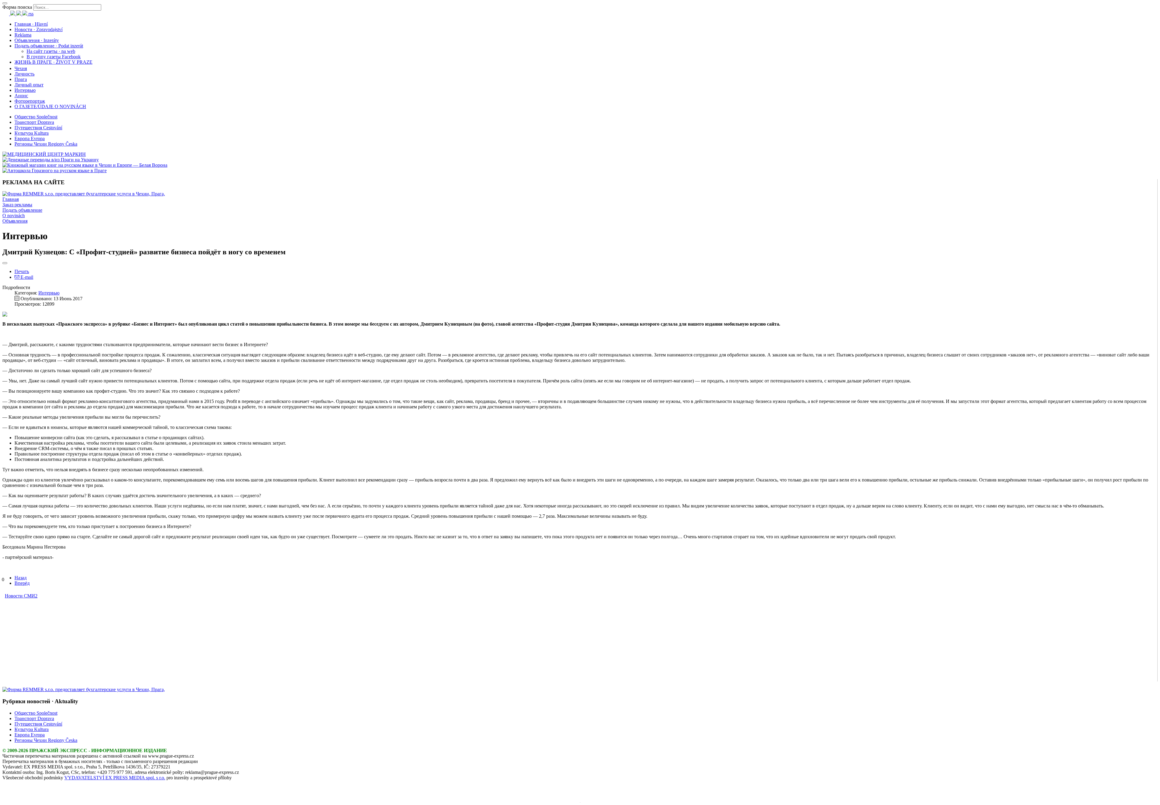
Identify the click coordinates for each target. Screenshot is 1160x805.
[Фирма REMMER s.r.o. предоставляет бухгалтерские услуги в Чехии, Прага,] (83, 193)
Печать (21, 271)
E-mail (26, 277)
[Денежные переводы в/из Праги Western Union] (50, 159)
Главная (10, 199)
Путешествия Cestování (38, 127)
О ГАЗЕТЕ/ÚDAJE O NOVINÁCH (50, 106)
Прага (20, 79)
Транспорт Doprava (34, 122)
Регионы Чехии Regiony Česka (45, 144)
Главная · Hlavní (31, 24)
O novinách (13, 215)
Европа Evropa (29, 138)
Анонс (21, 95)
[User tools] (4, 263)
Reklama (22, 34)
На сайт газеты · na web (51, 51)
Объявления (14, 221)
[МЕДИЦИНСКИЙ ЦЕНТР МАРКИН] (44, 154)
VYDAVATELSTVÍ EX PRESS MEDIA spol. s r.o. (114, 777)
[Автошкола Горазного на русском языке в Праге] (54, 170)
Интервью (25, 90)
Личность (24, 73)
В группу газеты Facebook (54, 56)
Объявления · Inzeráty (36, 40)
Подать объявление (22, 210)
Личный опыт (29, 84)
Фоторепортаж (29, 101)
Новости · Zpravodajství (38, 29)
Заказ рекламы (17, 204)
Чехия (20, 68)
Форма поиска (17, 7)
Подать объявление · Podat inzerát (48, 45)
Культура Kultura (31, 133)
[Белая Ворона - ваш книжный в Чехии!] (84, 165)
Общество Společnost (35, 116)
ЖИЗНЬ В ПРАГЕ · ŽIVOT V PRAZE (53, 62)
